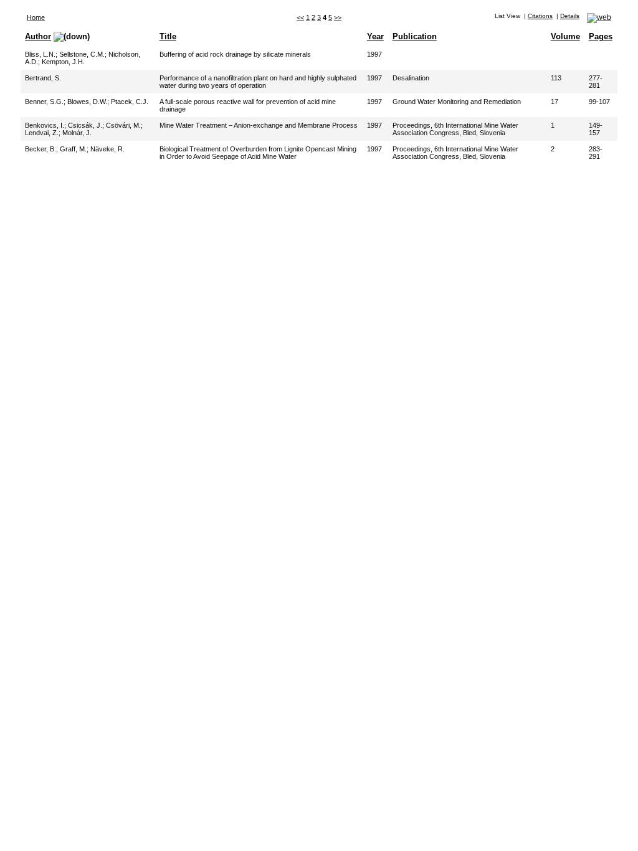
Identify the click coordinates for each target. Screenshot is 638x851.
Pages (600, 36)
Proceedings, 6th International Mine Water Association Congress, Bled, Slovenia (455, 128)
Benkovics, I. (44, 125)
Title (168, 36)
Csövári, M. (123, 125)
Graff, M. (73, 149)
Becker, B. (40, 149)
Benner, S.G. (44, 101)
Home (36, 17)
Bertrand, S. (43, 78)
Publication (415, 36)
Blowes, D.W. (87, 101)
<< (300, 17)
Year (375, 36)
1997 (374, 54)
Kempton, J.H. (63, 61)
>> (337, 17)
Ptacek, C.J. (129, 101)
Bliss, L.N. (40, 54)
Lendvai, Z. (42, 132)
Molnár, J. (77, 132)
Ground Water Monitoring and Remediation (457, 101)
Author (38, 36)
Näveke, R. (107, 149)
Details (569, 15)
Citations (540, 15)
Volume (565, 36)
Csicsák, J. (85, 125)
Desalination (411, 78)
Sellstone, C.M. (82, 54)
